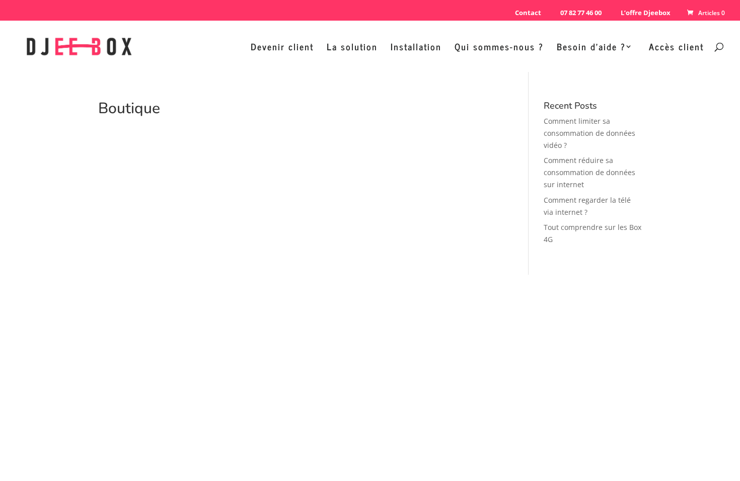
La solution (352, 48)
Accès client (676, 48)
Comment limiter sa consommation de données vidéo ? (589, 133)
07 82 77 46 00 (581, 12)
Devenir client (282, 48)
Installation (416, 48)
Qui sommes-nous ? (499, 48)
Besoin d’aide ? (591, 48)
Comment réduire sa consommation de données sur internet (589, 172)
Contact (528, 12)
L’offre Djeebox (646, 12)
